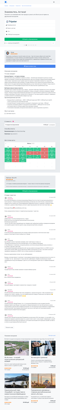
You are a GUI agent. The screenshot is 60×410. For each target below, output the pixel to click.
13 (51, 153)
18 (37, 156)
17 (30, 156)
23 (22, 160)
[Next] (53, 43)
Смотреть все (52, 335)
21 (8, 160)
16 (22, 156)
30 (8, 149)
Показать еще (9, 327)
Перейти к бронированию (30, 39)
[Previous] (6, 43)
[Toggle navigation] (53, 2)
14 (8, 156)
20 (51, 156)
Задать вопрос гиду (30, 66)
